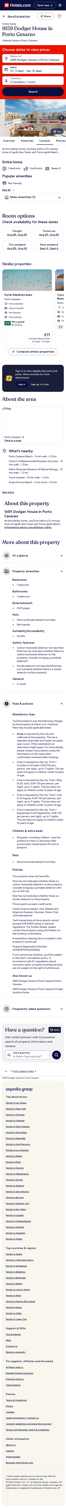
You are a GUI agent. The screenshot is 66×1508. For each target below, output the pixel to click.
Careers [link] (10, 1450)
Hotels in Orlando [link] (15, 1120)
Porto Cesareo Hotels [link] (23, 1071)
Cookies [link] (10, 1412)
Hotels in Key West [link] (16, 1209)
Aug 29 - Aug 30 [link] (49, 234)
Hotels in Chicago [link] (15, 1114)
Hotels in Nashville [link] (15, 1138)
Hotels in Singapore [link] (16, 1265)
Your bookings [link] (13, 1334)
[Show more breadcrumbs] (6, 1071)
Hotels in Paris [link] (13, 1162)
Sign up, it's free (40, 384)
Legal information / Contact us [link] (22, 1417)
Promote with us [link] (15, 1379)
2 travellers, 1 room (22, 82)
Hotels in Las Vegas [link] (16, 1102)
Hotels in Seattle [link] (15, 1227)
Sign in (21, 384)
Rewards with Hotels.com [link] (19, 1462)
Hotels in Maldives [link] (15, 1271)
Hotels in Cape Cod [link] (16, 1319)
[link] (59, 16)
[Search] (56, 1055)
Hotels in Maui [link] (13, 1295)
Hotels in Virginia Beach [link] (18, 1221)
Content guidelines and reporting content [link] (29, 1423)
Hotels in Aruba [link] (14, 1254)
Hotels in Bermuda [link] (16, 1277)
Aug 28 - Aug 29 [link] (17, 234)
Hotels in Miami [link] (14, 1156)
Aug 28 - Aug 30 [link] (17, 248)
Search (33, 91)
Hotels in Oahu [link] (14, 1313)
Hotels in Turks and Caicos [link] (20, 1260)
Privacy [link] (9, 1406)
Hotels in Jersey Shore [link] (18, 1289)
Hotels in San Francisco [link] (18, 1144)
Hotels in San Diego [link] (16, 1132)
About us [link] (11, 1444)
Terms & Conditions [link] (16, 1400)
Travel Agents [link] (13, 1385)
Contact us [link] (12, 1346)
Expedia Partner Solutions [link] (19, 1373)
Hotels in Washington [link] (17, 1173)
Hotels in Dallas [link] (14, 1238)
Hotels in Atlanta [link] (15, 1185)
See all (6, 190)
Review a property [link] (16, 1352)
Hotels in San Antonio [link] (17, 1191)
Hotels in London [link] (15, 1215)
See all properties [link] (19, 16)
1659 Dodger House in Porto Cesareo (35, 60)
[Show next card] (62, 118)
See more (8, 492)
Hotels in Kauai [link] (14, 1307)
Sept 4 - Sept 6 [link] (49, 248)
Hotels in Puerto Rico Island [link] (20, 1301)
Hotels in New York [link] (16, 1108)
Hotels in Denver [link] (15, 1167)
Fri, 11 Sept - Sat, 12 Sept (26, 71)
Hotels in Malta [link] (14, 1283)
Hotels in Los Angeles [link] (17, 1150)
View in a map (12, 440)
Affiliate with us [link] (14, 1367)
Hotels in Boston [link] (15, 1197)
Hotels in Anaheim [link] (15, 1233)
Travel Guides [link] (13, 1456)
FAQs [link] (8, 1340)
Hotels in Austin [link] (14, 1179)
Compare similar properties (35, 351)
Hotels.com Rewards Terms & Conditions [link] (28, 1429)
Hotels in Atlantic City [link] (17, 1203)
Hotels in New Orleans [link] (18, 1126)
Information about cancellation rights (28, 527)
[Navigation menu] (60, 5)
